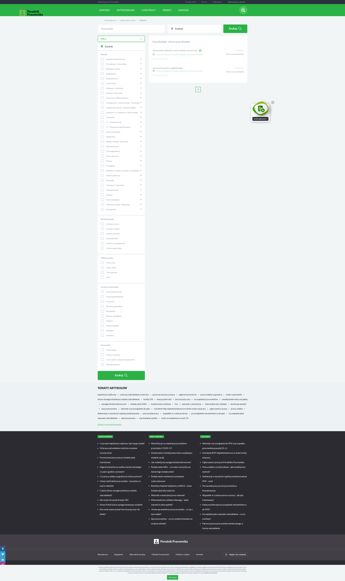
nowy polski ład (164, 399)
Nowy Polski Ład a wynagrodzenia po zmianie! (121, 504)
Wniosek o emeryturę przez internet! (168, 495)
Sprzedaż (110, 180)
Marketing (110, 137)
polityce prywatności (211, 573)
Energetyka (111, 209)
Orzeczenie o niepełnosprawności (120, 359)
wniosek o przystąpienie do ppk (135, 408)
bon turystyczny (182, 399)
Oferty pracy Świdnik (235, 54)
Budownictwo (112, 78)
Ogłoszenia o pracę (236, 2)
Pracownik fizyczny (114, 292)
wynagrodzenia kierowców (113, 404)
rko (176, 404)
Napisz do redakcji (237, 554)
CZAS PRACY (149, 10)
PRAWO (167, 10)
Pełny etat (110, 263)
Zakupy (109, 195)
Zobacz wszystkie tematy (109, 424)
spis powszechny (109, 408)
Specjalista (110, 311)
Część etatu (111, 267)
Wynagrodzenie (113, 364)
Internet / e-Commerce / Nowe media (122, 112)
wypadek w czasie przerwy (175, 413)
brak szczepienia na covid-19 (174, 418)
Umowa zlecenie (113, 233)
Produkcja (110, 166)
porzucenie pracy (151, 413)
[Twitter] (2, 554)
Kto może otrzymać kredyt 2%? (114, 500)
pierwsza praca (128, 418)
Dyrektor (110, 335)
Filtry (103, 38)
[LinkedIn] (2, 559)
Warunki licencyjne (137, 554)
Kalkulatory (217, 2)
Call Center (111, 83)
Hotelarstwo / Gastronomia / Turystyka (122, 103)
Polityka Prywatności (160, 554)
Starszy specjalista (114, 316)
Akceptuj (172, 577)
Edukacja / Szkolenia (114, 88)
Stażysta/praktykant (114, 296)
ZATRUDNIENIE (126, 10)
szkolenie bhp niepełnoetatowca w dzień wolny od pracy (180, 408)
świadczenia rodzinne (161, 404)
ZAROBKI (104, 10)
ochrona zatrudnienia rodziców (134, 394)
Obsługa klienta (113, 151)
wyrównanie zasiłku (148, 418)
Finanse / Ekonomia (114, 93)
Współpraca (103, 554)
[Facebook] (2, 548)
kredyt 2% (148, 399)
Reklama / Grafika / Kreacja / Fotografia (122, 170)
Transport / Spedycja (115, 185)
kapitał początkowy (107, 394)
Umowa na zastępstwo (115, 243)
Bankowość (111, 74)
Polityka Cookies (183, 554)
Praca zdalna (111, 350)
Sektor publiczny (113, 175)
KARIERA (183, 10)
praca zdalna (237, 408)
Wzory (204, 2)
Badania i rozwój (113, 69)
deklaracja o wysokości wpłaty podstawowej (118, 413)
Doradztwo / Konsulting (116, 64)
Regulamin (118, 554)
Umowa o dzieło (113, 229)
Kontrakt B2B (112, 238)
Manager (110, 330)
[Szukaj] (243, 10)
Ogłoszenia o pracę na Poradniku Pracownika (223, 462)
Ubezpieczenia (112, 190)
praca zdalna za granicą (211, 394)
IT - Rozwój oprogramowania (118, 127)
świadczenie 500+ (138, 404)
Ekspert (109, 321)
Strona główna (110, 20)
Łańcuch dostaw (113, 132)
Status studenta (113, 355)
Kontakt (199, 554)
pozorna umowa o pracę (164, 394)
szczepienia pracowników (206, 399)
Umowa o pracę (112, 224)
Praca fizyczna (112, 156)
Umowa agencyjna (114, 248)
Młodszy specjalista (114, 306)
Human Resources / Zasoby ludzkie (121, 107)
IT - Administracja (113, 122)
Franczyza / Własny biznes (117, 98)
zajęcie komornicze (187, 394)
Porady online (190, 2)
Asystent (110, 301)
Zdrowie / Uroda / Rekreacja (118, 204)
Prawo (109, 161)
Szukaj (233, 28)
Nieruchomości (112, 146)
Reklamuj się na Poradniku (108, 2)
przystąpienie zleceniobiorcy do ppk (208, 413)
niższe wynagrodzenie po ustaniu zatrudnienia (118, 399)
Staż (108, 277)
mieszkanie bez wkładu (216, 404)
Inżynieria (110, 117)
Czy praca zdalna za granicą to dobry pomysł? (121, 476)
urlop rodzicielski (234, 394)
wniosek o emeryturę (191, 404)
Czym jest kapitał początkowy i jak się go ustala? (122, 443)
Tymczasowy (111, 272)
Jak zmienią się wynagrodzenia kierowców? (171, 462)
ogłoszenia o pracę (218, 408)
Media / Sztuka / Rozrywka (117, 141)
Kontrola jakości (113, 200)
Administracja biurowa (115, 59)
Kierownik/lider (112, 326)
